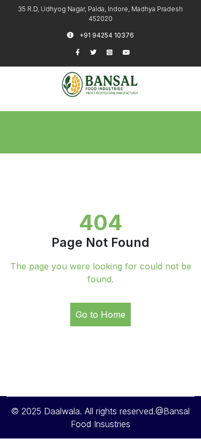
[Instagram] (115, 52)
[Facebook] (83, 52)
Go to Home (100, 314)
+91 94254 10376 (106, 35)
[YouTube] (131, 52)
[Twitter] (98, 52)
